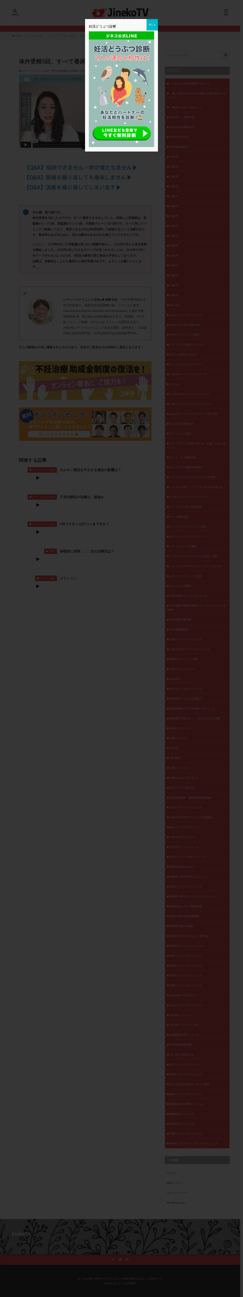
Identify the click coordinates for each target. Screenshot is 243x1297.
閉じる (152, 24)
